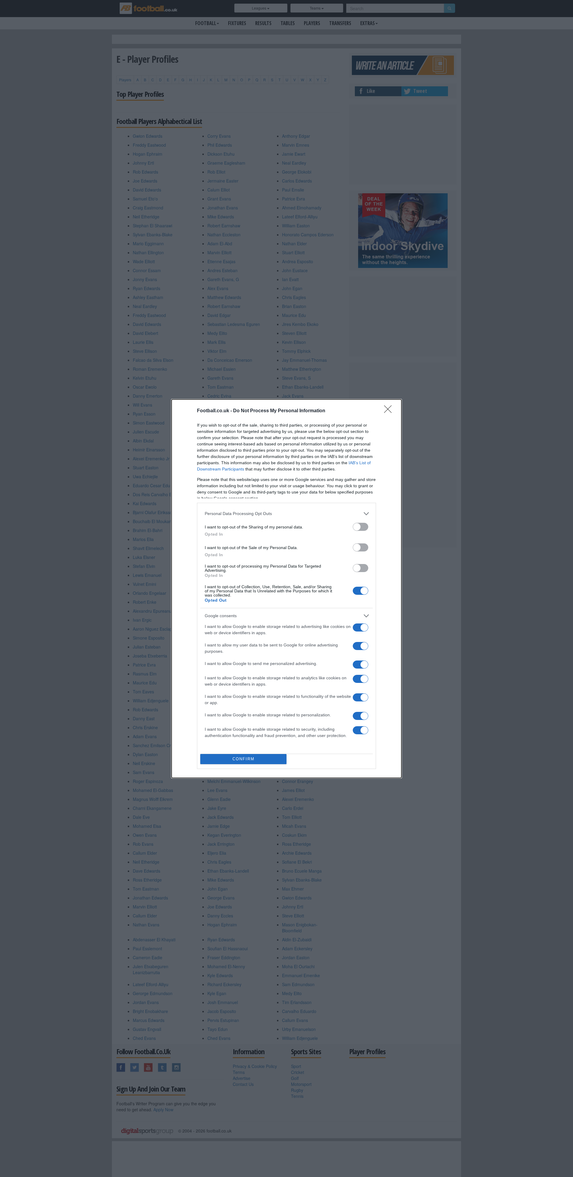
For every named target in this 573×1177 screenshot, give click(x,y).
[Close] (389, 411)
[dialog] (286, 588)
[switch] (360, 527)
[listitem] (286, 514)
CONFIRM (243, 759)
